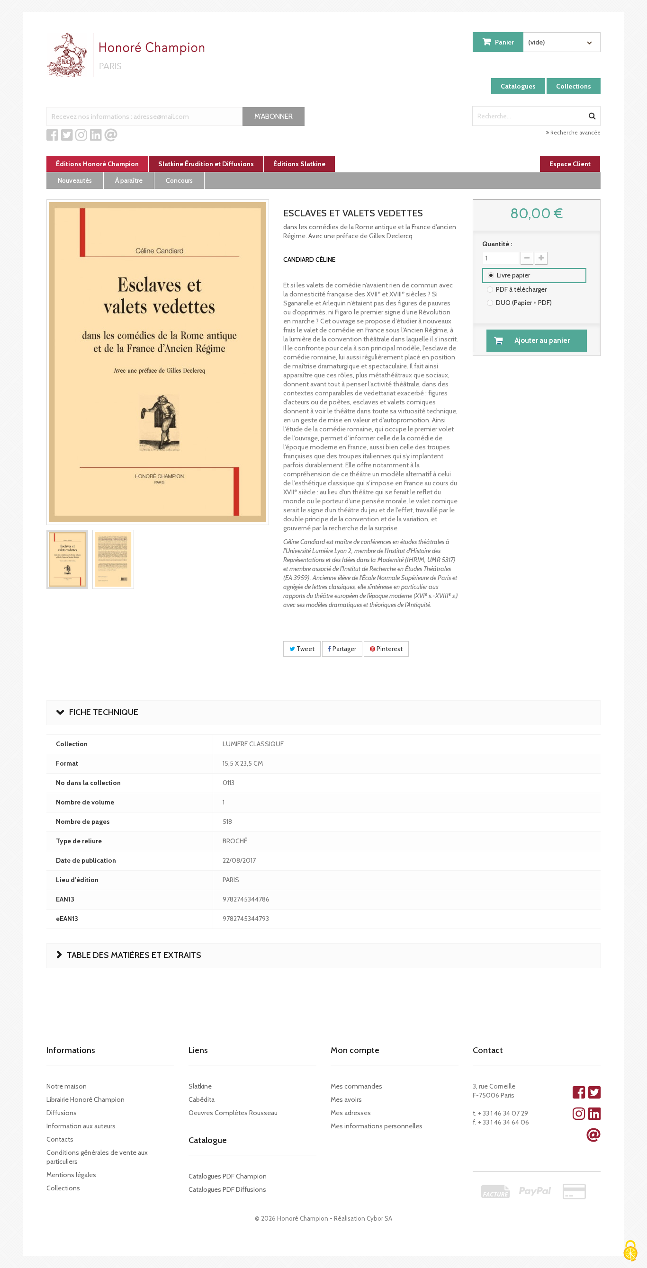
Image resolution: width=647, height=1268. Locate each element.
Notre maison (66, 1086)
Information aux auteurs (81, 1126)
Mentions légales (71, 1174)
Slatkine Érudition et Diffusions (206, 164)
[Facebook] (52, 135)
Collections (573, 86)
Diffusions (61, 1112)
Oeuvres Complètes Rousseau (233, 1112)
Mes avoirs (346, 1099)
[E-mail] (110, 135)
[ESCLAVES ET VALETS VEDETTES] (67, 559)
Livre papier (513, 275)
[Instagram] (81, 135)
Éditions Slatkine (299, 164)
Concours (179, 180)
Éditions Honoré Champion (97, 164)
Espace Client (570, 164)
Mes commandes (356, 1086)
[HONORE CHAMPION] (127, 55)
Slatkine (200, 1086)
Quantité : (497, 244)
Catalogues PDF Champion (228, 1176)
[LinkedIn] (96, 135)
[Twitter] (67, 135)
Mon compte (355, 1050)
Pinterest (389, 648)
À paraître (129, 180)
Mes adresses (351, 1112)
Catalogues (518, 86)
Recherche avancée (575, 132)
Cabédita (202, 1099)
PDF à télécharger (521, 289)
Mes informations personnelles (376, 1126)
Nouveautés (75, 180)
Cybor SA (379, 1218)
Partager (343, 648)
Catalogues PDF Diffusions (227, 1189)
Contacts (59, 1139)
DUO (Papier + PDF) (524, 302)
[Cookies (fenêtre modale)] (630, 1251)
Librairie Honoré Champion (85, 1099)
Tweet (305, 648)
